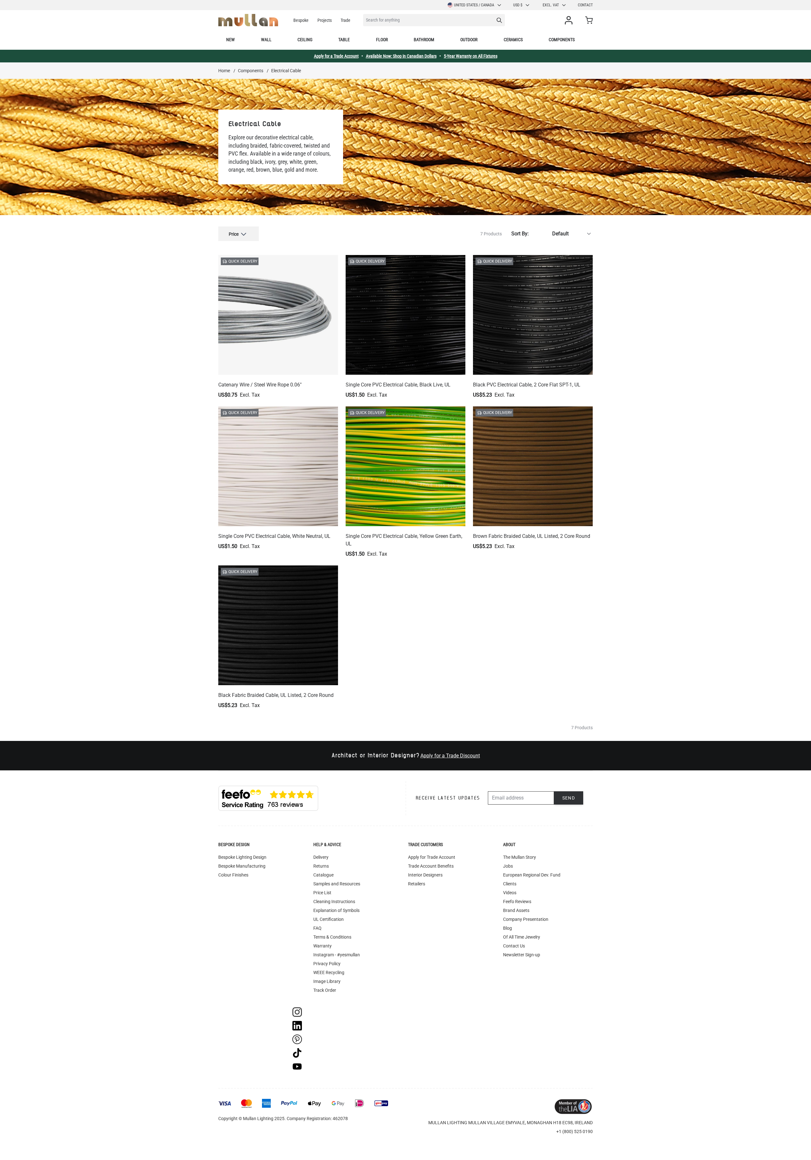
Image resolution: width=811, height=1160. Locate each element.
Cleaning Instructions (334, 901)
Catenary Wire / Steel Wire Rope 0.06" (260, 385)
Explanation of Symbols (336, 910)
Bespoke (301, 20)
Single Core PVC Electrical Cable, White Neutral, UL (274, 536)
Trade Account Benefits (431, 866)
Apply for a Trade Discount (450, 756)
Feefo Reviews (517, 901)
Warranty (322, 945)
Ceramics (513, 39)
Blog (507, 928)
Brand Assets (516, 910)
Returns (321, 866)
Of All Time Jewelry (521, 937)
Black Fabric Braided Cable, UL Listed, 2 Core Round (276, 695)
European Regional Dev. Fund (531, 874)
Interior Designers (425, 874)
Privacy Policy (327, 963)
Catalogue (323, 874)
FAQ (317, 928)
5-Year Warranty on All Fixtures (470, 56)
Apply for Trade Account (431, 857)
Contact (585, 5)
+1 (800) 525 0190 (574, 1131)
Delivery (321, 857)
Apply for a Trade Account (336, 56)
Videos (509, 892)
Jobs (508, 866)
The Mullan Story (519, 857)
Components (562, 39)
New (230, 39)
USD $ (517, 5)
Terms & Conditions (332, 937)
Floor (382, 39)
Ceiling (304, 39)
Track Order (324, 990)
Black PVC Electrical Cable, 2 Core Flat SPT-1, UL (526, 385)
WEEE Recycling (328, 972)
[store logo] (248, 20)
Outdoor (468, 39)
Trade (345, 20)
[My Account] (570, 20)
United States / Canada (474, 5)
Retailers (416, 883)
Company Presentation (525, 919)
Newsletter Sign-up (521, 954)
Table (344, 39)
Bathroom (424, 39)
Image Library (327, 981)
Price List (322, 892)
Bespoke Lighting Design (242, 857)
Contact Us (514, 945)
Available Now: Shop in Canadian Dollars (401, 56)
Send (568, 797)
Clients (509, 883)
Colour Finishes (233, 874)
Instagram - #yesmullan (336, 954)
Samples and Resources (336, 883)
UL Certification (328, 919)
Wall (266, 39)
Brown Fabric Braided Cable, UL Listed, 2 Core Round (531, 536)
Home (224, 70)
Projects (324, 20)
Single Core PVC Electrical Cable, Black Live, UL (398, 385)
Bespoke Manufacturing (241, 866)
